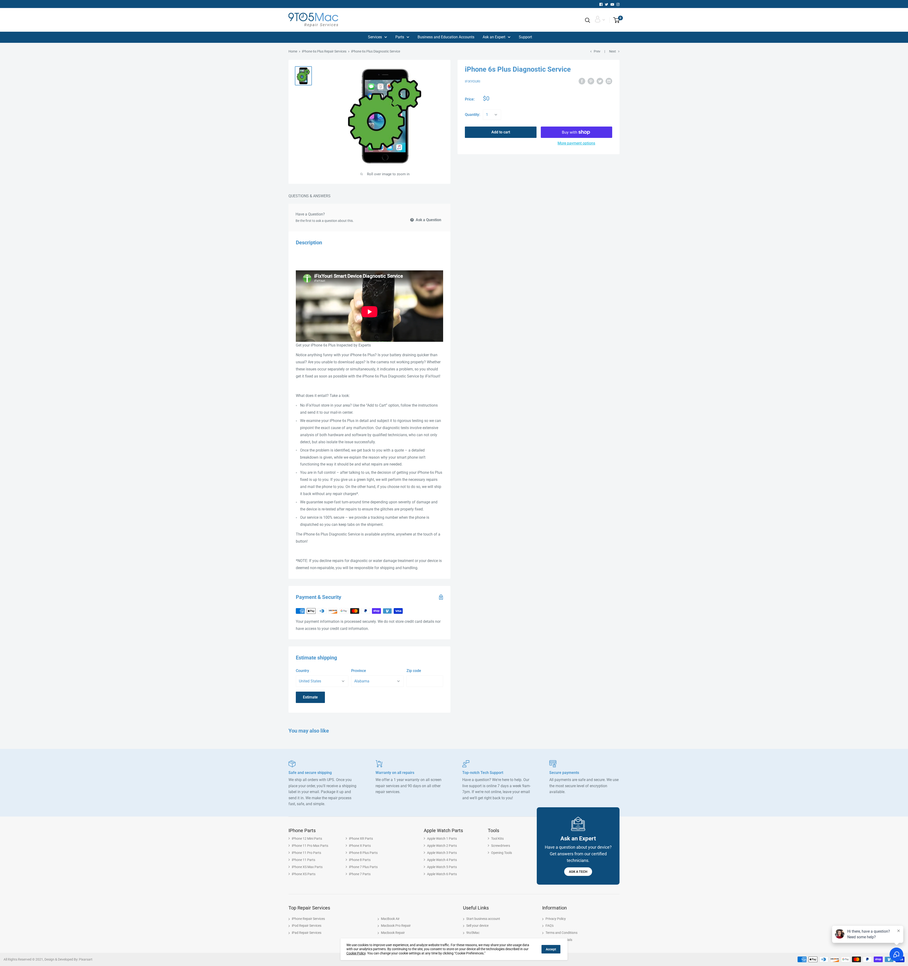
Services (375, 37)
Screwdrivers (500, 845)
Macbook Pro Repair (396, 925)
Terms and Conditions (561, 933)
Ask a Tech (578, 872)
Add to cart (500, 132)
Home (292, 51)
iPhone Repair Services (308, 919)
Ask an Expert (494, 37)
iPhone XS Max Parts (307, 867)
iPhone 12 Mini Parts (307, 838)
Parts (399, 37)
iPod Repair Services (306, 925)
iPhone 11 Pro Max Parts (310, 845)
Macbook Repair (393, 933)
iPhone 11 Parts (303, 860)
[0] (615, 20)
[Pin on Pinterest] (591, 81)
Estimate (310, 697)
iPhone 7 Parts (360, 874)
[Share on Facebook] (582, 81)
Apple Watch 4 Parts (442, 860)
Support (525, 37)
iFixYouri (472, 81)
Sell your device (477, 925)
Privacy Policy (556, 919)
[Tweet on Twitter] (600, 81)
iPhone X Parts (360, 845)
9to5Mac (473, 933)
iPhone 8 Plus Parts (363, 853)
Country (302, 670)
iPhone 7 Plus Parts (363, 867)
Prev (597, 51)
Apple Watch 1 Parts (442, 838)
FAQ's (550, 925)
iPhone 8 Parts (360, 860)
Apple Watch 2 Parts (442, 845)
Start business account (483, 919)
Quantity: (472, 114)
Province (358, 670)
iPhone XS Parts (303, 874)
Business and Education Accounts (446, 37)
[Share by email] (609, 81)
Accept (551, 949)
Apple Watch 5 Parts (442, 867)
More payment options (576, 143)
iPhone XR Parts (361, 838)
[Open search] (587, 20)
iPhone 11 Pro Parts (306, 853)
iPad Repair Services (306, 933)
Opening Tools (501, 853)
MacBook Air (390, 919)
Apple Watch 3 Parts (442, 853)
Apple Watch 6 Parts (442, 874)
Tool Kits (497, 838)
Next (612, 51)
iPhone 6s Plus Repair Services (324, 51)
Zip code (413, 670)
